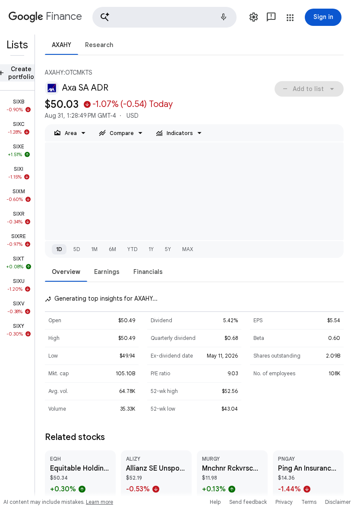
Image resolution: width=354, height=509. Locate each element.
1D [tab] (59, 249)
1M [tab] (94, 249)
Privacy (284, 502)
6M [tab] (112, 249)
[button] (164, 17)
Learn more (99, 502)
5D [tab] (76, 249)
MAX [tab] (187, 249)
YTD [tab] (132, 249)
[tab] (61, 45)
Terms (308, 502)
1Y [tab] (151, 249)
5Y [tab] (168, 249)
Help (215, 502)
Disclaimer (338, 502)
